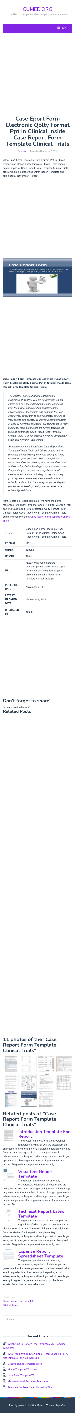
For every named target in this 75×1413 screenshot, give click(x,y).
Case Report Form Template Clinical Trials (18, 1301)
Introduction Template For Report (44, 1134)
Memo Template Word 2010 (23, 1369)
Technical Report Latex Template (41, 1214)
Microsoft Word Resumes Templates (28, 1381)
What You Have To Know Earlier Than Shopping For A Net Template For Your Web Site (35, 1356)
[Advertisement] (37, 74)
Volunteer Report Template (35, 1174)
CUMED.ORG (37, 9)
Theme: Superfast (56, 1405)
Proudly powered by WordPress (26, 1405)
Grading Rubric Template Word (25, 1363)
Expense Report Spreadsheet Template (40, 1254)
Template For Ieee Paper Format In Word (30, 1387)
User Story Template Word (22, 1375)
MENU (65, 28)
